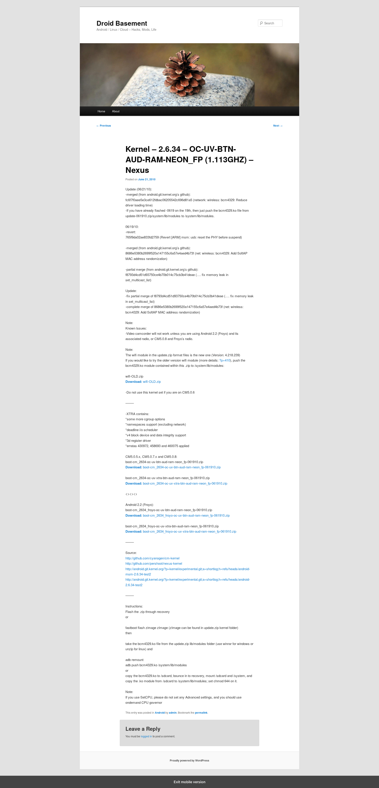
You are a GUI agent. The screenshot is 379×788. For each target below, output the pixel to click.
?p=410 (224, 360)
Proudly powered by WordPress (189, 760)
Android (160, 713)
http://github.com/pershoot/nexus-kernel (153, 563)
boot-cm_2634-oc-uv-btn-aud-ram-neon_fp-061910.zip (173, 467)
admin (173, 713)
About (116, 111)
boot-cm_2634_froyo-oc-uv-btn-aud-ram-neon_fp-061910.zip (177, 515)
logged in (146, 736)
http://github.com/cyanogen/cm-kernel (152, 558)
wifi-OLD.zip (143, 381)
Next (277, 125)
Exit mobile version (190, 782)
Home (101, 111)
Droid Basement (122, 23)
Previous (104, 125)
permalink (201, 713)
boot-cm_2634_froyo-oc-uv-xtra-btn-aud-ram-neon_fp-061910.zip (180, 531)
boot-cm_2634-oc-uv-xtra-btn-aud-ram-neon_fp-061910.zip (176, 483)
